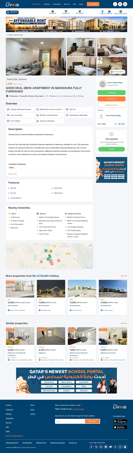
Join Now (112, 149)
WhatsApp (112, 92)
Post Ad (94, 4)
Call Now (113, 99)
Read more (12, 174)
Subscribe (92, 421)
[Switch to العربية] (115, 4)
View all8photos (118, 71)
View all (124, 276)
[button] (12, 4)
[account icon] (125, 4)
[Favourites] (120, 4)
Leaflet (90, 267)
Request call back (112, 105)
